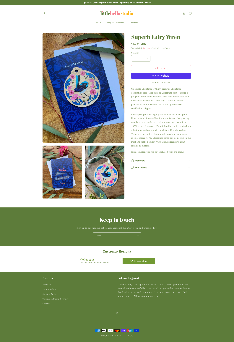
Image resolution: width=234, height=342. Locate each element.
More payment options (161, 82)
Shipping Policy (50, 294)
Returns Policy (49, 289)
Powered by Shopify (126, 336)
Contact (46, 303)
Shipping (146, 48)
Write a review (139, 261)
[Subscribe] (138, 235)
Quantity (135, 53)
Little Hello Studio (112, 336)
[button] (45, 13)
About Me (47, 284)
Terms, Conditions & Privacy (55, 298)
